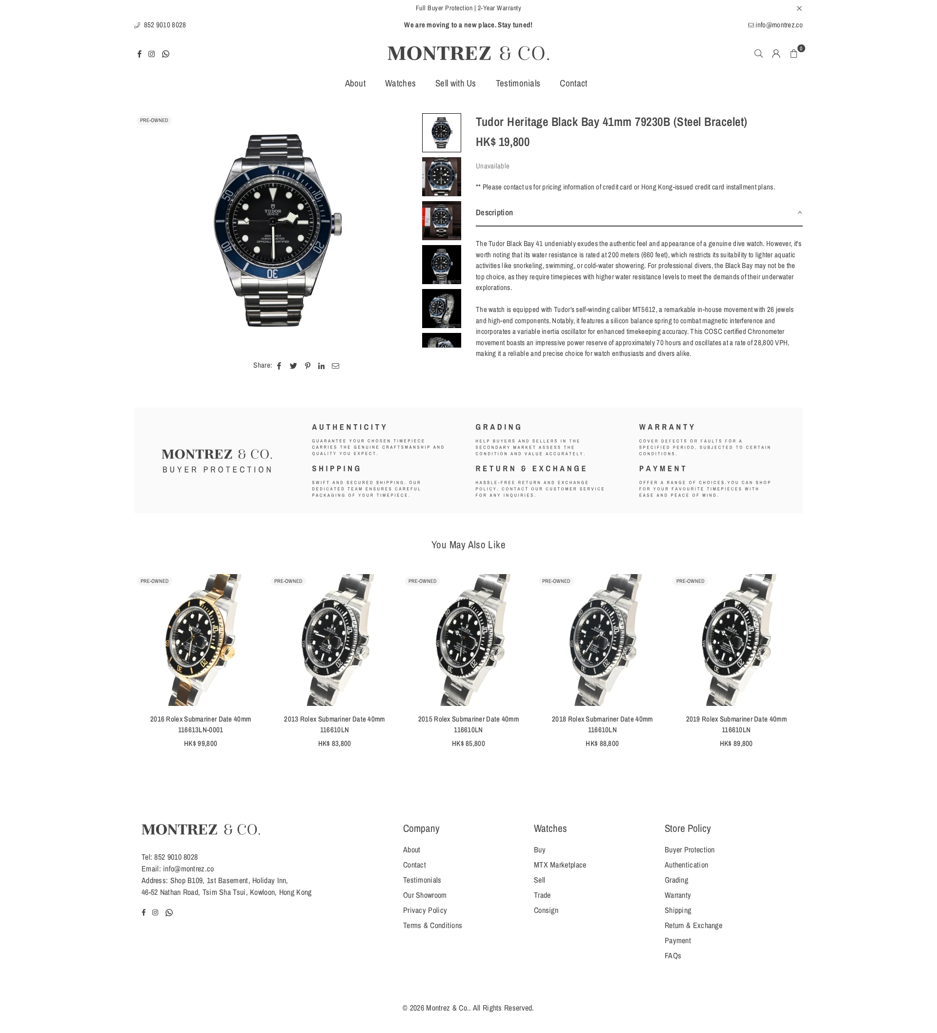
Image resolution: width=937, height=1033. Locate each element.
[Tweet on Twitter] (294, 365)
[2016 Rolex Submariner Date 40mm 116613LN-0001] (200, 640)
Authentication (686, 864)
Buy (540, 849)
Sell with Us (455, 83)
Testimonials (518, 83)
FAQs (673, 955)
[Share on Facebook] (279, 365)
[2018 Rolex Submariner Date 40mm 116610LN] (602, 640)
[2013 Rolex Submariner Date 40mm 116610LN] (334, 640)
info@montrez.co (778, 25)
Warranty (678, 894)
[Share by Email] (336, 365)
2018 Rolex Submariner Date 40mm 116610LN (602, 724)
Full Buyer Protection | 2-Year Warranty (469, 7)
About (355, 83)
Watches (400, 83)
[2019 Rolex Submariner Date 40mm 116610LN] (736, 640)
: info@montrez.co (186, 868)
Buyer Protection (690, 849)
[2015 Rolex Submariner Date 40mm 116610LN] (468, 640)
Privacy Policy (425, 910)
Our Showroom (425, 894)
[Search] (759, 53)
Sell (539, 879)
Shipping (678, 910)
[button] (794, 53)
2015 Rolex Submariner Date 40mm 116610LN (468, 724)
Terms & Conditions (432, 925)
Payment (678, 940)
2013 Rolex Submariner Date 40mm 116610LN (334, 724)
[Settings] (776, 53)
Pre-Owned (154, 120)
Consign (546, 910)
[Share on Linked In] (321, 365)
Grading (676, 879)
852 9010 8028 (164, 25)
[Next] (403, 230)
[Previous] (147, 230)
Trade (542, 894)
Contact (573, 83)
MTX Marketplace (560, 864)
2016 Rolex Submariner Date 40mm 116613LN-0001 (200, 724)
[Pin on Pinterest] (307, 365)
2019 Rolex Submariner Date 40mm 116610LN (736, 724)
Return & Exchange (693, 925)
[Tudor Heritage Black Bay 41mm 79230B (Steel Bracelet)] (442, 133)
